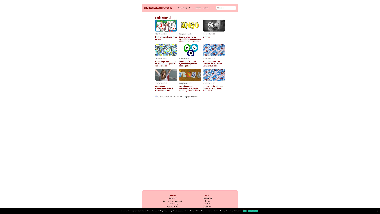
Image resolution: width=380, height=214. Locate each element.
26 (175, 97)
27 (177, 97)
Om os (191, 8)
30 (183, 97)
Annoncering (182, 8)
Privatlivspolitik (253, 211)
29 (181, 97)
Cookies (198, 8)
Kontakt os (206, 8)
